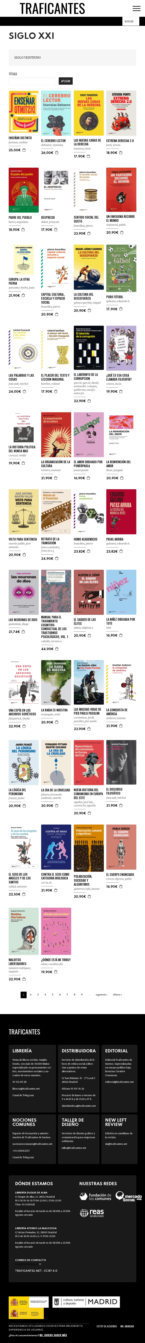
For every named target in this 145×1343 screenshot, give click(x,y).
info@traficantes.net (28, 1264)
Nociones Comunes (24, 1122)
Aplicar (65, 81)
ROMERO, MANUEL (50, 470)
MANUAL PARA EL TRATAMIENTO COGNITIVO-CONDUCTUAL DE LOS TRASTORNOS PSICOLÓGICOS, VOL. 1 (54, 627)
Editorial (116, 1051)
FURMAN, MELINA (18, 142)
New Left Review (116, 1122)
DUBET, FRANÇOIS (50, 222)
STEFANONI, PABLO (116, 225)
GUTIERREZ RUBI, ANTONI (86, 889)
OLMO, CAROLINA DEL (52, 964)
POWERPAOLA (81, 470)
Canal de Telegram (23, 1095)
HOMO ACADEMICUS (85, 539)
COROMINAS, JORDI (84, 717)
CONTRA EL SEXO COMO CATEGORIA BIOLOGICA (55, 876)
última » (117, 995)
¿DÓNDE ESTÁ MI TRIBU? (56, 960)
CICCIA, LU (46, 882)
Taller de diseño (73, 1122)
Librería (22, 1051)
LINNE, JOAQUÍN (114, 470)
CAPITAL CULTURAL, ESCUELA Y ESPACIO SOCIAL (53, 298)
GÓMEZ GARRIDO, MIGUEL (87, 302)
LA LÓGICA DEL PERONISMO (17, 792)
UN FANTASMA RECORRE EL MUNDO (120, 219)
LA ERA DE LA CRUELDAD (55, 790)
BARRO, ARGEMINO (18, 222)
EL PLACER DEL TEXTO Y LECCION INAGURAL (55, 377)
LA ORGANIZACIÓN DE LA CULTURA (55, 464)
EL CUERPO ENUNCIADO (120, 875)
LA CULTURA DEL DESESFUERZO (83, 296)
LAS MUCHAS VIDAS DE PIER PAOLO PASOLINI (87, 711)
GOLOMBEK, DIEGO (19, 624)
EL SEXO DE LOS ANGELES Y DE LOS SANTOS (20, 878)
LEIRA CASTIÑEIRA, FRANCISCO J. (50, 549)
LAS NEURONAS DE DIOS (23, 620)
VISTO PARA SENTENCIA (23, 539)
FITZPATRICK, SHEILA (19, 718)
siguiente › (101, 995)
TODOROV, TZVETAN (116, 718)
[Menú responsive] (136, 8)
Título (13, 74)
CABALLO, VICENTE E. (51, 641)
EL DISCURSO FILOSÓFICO (114, 791)
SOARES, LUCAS (113, 383)
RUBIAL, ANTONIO (18, 886)
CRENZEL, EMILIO (17, 455)
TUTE (108, 627)
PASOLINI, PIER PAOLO (85, 721)
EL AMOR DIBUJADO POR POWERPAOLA (88, 464)
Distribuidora (79, 1051)
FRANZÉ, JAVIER (17, 798)
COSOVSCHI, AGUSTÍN (85, 805)
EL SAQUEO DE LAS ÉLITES (85, 622)
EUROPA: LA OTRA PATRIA (19, 281)
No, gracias (127, 1326)
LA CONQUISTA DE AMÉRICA (116, 712)
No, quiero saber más (53, 1335)
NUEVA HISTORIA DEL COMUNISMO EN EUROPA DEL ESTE (88, 794)
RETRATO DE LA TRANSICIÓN (50, 541)
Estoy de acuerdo (107, 1326)
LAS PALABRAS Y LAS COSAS (21, 377)
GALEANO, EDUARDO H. (118, 301)
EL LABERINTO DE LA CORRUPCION (86, 377)
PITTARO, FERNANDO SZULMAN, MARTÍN (51, 796)
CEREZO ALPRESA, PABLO (119, 879)
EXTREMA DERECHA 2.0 (120, 141)
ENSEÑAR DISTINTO (20, 138)
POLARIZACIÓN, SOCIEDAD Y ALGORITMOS (83, 880)
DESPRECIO (48, 218)
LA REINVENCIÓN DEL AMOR (118, 464)
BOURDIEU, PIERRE (83, 225)
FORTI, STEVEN (113, 145)
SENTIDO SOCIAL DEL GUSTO (86, 219)
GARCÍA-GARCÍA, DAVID (86, 383)
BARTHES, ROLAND (50, 383)
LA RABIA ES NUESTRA (54, 710)
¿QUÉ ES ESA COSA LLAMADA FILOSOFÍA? (119, 377)
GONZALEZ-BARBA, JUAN (22, 287)
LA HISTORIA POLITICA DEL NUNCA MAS (22, 449)
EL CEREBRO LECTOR (53, 141)
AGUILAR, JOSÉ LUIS (83, 802)
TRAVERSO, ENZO (82, 148)
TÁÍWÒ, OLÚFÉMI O (83, 628)
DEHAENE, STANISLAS (52, 145)
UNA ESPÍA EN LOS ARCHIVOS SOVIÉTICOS (22, 712)
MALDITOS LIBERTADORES (17, 962)
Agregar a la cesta (24, 150)
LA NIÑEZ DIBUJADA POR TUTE (120, 621)
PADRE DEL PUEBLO (20, 218)
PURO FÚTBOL (114, 297)
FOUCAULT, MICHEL (18, 383)
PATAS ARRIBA (114, 539)
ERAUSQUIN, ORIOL (50, 714)
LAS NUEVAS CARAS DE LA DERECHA (87, 142)
